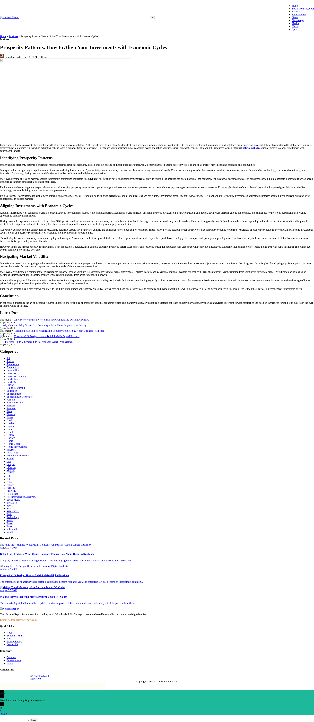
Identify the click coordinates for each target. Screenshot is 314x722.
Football (11, 423)
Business (296, 11)
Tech (9, 514)
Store (9, 508)
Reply (4, 713)
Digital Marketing (16, 387)
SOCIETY (12, 502)
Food (9, 420)
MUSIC (11, 470)
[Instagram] (10, 677)
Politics (10, 482)
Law (9, 461)
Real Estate (12, 493)
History (10, 435)
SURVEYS (13, 511)
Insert (33, 720)
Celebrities (12, 379)
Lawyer (11, 464)
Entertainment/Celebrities (20, 396)
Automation (13, 364)
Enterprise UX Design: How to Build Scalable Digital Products (46, 336)
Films (9, 411)
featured (11, 405)
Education (12, 390)
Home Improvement (17, 446)
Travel (295, 26)
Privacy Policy (14, 641)
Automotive (13, 367)
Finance (11, 414)
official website (251, 148)
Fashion (11, 399)
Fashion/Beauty (15, 402)
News (295, 17)
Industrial (11, 449)
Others (10, 476)
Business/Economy (16, 376)
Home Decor (13, 443)
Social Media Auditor (303, 8)
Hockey (11, 437)
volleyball (12, 529)
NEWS (10, 473)
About (10, 632)
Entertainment (299, 14)
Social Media (13, 499)
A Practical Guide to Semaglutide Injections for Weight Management (38, 341)
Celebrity (11, 382)
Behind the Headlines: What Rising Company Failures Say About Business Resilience (59, 330)
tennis (10, 520)
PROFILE (12, 490)
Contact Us (12, 644)
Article (10, 361)
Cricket (10, 384)
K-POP (10, 458)
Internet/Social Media (18, 455)
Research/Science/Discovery (21, 496)
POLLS (11, 488)
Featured (11, 408)
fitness (10, 417)
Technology (298, 20)
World (10, 532)
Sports (295, 29)
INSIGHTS (13, 452)
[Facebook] (3, 677)
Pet (8, 479)
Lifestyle (11, 467)
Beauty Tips (13, 370)
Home (295, 5)
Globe (10, 429)
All (8, 358)
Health (295, 23)
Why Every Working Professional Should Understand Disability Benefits (51, 319)
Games (10, 426)
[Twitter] (18, 677)
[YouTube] (25, 677)
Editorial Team (14, 635)
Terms (10, 638)
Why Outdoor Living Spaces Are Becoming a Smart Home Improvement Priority (44, 325)
